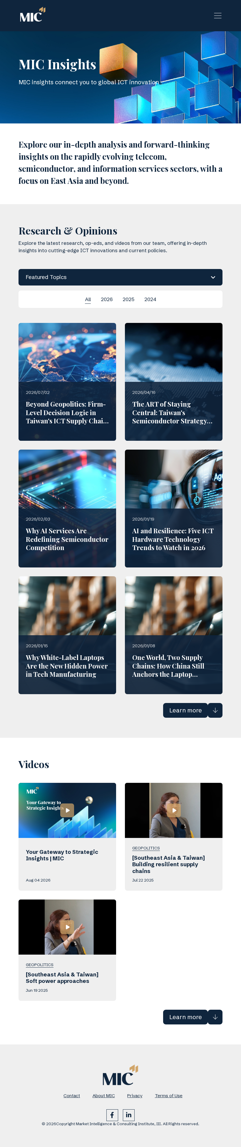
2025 (128, 299)
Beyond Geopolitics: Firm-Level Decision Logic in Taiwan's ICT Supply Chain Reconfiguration (66, 417)
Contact (71, 1095)
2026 (107, 299)
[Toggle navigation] (217, 15)
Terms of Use (169, 1095)
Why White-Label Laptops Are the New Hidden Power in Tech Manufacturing (67, 666)
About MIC (104, 1095)
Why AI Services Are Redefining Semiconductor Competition (67, 539)
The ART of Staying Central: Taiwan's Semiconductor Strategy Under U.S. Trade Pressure (172, 417)
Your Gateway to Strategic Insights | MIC (62, 855)
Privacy (134, 1095)
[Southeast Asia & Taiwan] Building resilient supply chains (168, 864)
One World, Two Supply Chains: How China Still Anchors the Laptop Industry (168, 670)
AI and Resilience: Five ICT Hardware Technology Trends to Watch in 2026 (172, 539)
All (88, 299)
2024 (150, 299)
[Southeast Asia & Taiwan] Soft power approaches (62, 977)
